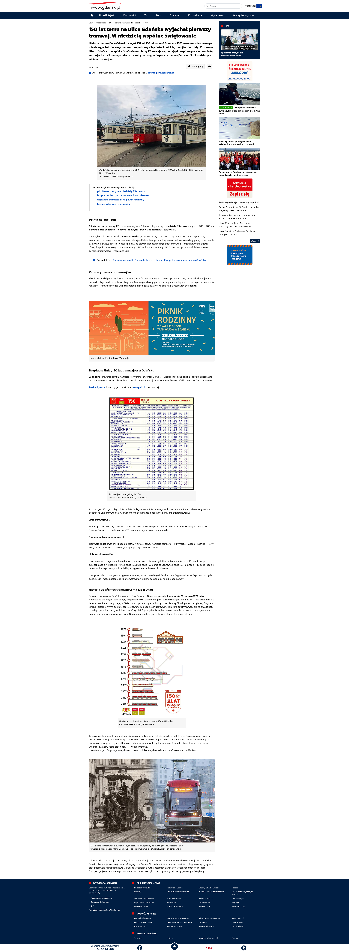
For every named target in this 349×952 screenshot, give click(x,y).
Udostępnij (197, 66)
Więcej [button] (254, 241)
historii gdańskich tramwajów (113, 204)
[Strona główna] (92, 15)
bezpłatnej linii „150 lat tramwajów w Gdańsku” (123, 195)
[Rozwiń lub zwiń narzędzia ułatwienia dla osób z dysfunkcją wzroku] (244, 948)
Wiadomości (101, 22)
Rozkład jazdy (97, 387)
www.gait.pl (138, 387)
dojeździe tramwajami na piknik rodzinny (120, 199)
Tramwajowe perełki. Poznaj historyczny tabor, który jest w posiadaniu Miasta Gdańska (159, 260)
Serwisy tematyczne (243, 15)
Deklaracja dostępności (100, 902)
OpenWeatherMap (113, 910)
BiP (92, 906)
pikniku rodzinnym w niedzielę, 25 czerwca (121, 191)
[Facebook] (139, 948)
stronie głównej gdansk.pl (161, 72)
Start (91, 22)
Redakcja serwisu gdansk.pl (101, 898)
